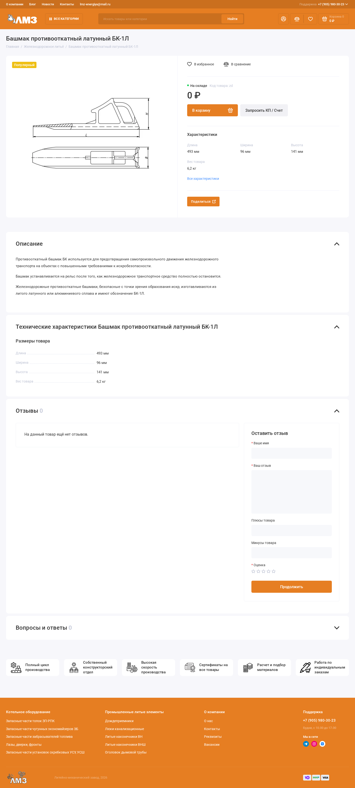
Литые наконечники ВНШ (125, 744)
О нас (208, 721)
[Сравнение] (296, 18)
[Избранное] (310, 18)
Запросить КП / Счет (264, 110)
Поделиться (201, 201)
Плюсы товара (263, 520)
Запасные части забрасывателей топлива (39, 737)
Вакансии (212, 744)
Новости (48, 4)
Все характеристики (203, 179)
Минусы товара (263, 543)
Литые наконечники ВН (123, 737)
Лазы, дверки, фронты (24, 744)
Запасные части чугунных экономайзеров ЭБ (42, 729)
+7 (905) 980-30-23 (321, 4)
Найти (232, 19)
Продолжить (291, 587)
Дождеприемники (119, 721)
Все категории (66, 19)
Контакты (67, 4)
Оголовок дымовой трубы (126, 752)
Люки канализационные (124, 729)
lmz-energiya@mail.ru (95, 4)
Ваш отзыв (262, 465)
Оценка (259, 565)
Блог (32, 4)
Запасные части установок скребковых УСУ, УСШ (45, 752)
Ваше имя (261, 443)
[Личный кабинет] (283, 18)
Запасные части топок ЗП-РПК (30, 721)
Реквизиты (213, 737)
